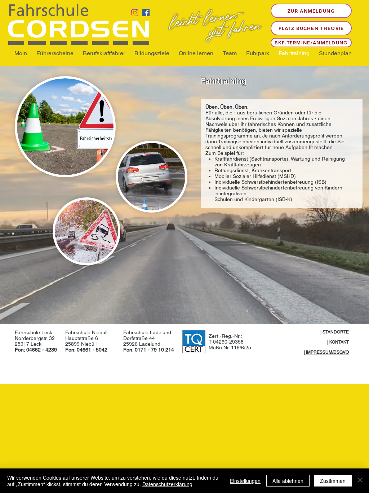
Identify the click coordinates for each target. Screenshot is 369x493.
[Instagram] (134, 12)
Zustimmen (333, 480)
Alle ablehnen (287, 480)
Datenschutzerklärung (167, 484)
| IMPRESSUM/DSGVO (326, 352)
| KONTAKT (338, 342)
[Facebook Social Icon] (146, 12)
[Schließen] (360, 480)
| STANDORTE (334, 332)
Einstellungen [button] (245, 480)
